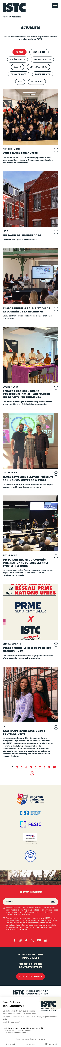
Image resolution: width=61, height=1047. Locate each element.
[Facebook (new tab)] (14, 940)
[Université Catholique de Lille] (30, 799)
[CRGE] (30, 813)
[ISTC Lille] (14, 7)
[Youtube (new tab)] (39, 940)
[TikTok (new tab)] (26, 940)
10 (54, 767)
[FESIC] (30, 824)
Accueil (6, 17)
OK (53, 901)
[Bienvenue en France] (30, 856)
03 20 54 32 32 (30, 964)
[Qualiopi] (30, 839)
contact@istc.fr (30, 967)
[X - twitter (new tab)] (32, 940)
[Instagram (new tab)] (20, 940)
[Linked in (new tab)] (45, 940)
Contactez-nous (30, 976)
